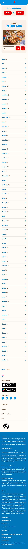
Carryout (20, 13)
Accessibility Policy (5, 540)
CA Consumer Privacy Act (7, 537)
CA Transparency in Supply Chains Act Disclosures (12, 534)
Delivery (8, 13)
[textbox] (14, 543)
